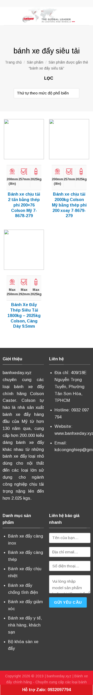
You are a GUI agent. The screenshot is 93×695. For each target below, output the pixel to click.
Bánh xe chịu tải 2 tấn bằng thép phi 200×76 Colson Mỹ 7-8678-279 (24, 205)
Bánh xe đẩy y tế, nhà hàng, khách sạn (25, 625)
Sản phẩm (35, 62)
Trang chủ (13, 62)
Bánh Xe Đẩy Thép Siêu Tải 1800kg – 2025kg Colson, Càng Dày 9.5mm (24, 315)
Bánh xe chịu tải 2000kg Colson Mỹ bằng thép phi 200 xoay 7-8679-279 (69, 205)
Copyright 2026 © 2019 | (26, 676)
